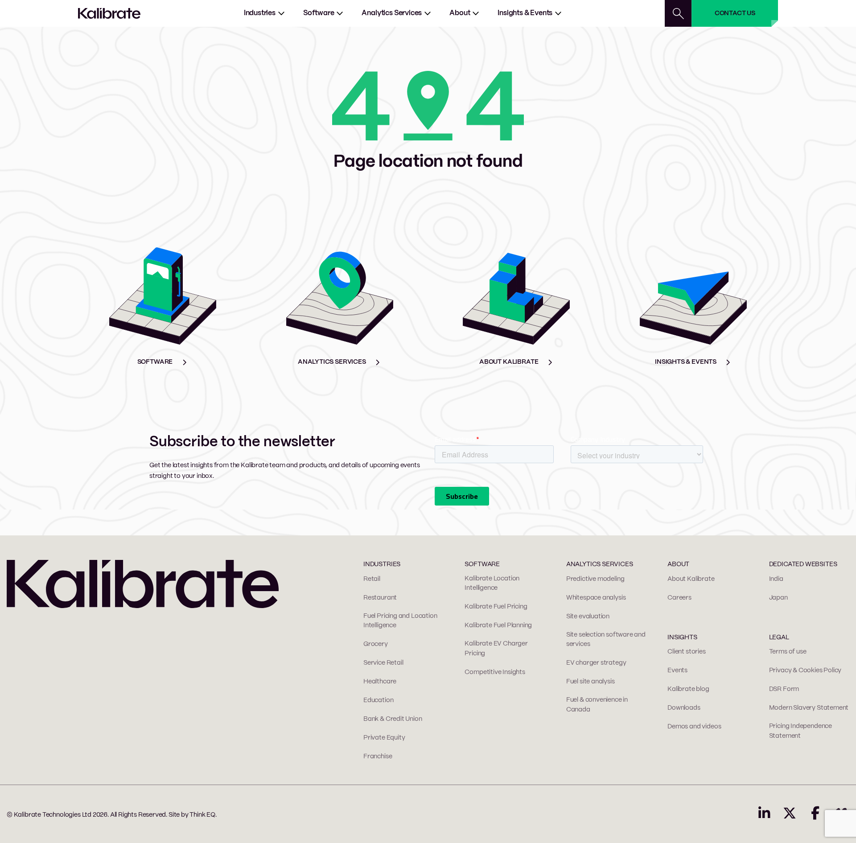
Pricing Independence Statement (800, 731)
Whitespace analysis (596, 598)
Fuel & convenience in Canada (597, 705)
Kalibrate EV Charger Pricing (496, 649)
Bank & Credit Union (392, 719)
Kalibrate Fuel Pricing (496, 607)
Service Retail (383, 663)
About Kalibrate (690, 579)
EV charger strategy (596, 663)
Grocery (375, 644)
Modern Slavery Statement (809, 708)
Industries (260, 13)
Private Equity (384, 738)
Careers (679, 598)
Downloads (683, 708)
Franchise (377, 756)
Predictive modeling (595, 579)
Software (318, 13)
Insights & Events (525, 13)
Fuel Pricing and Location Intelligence (400, 621)
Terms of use (788, 652)
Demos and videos (694, 727)
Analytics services (392, 13)
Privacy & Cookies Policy (805, 670)
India (776, 579)
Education (378, 700)
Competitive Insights (495, 672)
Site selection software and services (606, 640)
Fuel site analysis (590, 682)
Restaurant (380, 598)
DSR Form (784, 689)
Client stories (686, 652)
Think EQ (202, 815)
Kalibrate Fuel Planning (498, 625)
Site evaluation (587, 616)
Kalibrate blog (688, 689)
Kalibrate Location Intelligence (492, 584)
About (459, 13)
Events (677, 670)
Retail (371, 579)
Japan (778, 598)
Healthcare (379, 682)
